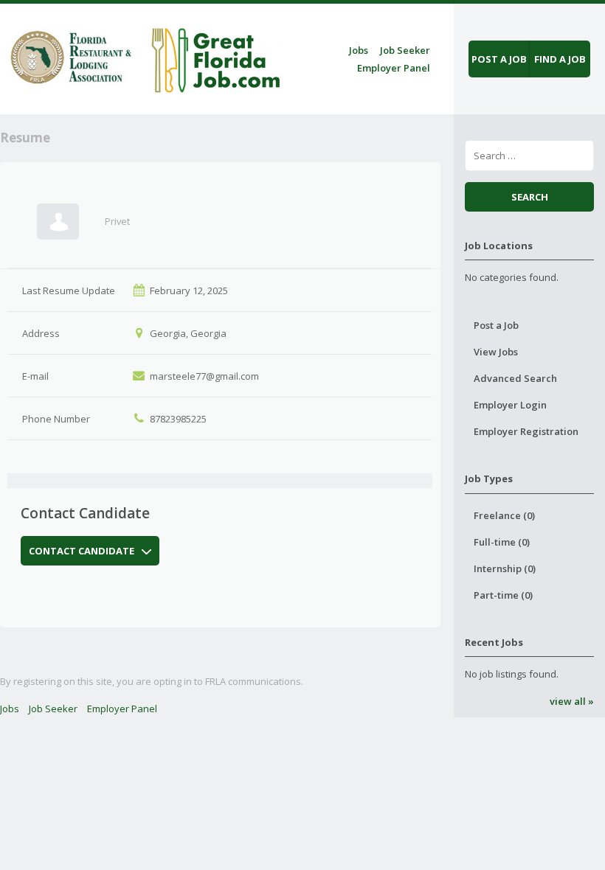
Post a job (499, 59)
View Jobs (496, 351)
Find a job (560, 59)
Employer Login (510, 404)
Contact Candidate (81, 550)
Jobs (358, 50)
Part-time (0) (503, 595)
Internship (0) (505, 568)
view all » (571, 701)
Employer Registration (526, 431)
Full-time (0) (502, 542)
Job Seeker (405, 50)
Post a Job (496, 325)
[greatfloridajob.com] (143, 56)
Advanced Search (515, 378)
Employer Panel (393, 67)
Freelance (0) (504, 515)
